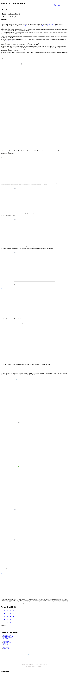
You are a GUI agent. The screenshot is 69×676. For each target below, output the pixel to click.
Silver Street (45, 25)
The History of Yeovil (7, 635)
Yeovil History (57, 5)
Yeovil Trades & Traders (8, 646)
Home (55, 4)
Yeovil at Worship (7, 642)
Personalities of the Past (8, 636)
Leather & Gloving (7, 648)
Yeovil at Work (6, 640)
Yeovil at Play (6, 641)
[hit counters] (5, 671)
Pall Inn (55, 25)
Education (5, 643)
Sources (55, 6)
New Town (25, 25)
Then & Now (6, 647)
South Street (13, 28)
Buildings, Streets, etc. (8, 637)
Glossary (55, 7)
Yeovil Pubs (5, 638)
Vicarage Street (50, 24)
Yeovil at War (6, 644)
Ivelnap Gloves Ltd (9, 40)
